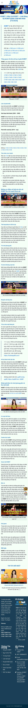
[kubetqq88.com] (14, 2)
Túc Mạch (7, 620)
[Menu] (2, 2)
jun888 (23, 639)
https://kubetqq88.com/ (11, 355)
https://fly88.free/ (6, 632)
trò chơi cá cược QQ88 (15, 393)
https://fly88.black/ (6, 628)
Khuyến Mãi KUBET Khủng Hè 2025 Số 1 (14, 585)
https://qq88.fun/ (13, 379)
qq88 (5, 379)
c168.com (12, 48)
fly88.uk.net (8, 627)
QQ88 (19, 69)
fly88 (2, 630)
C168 (5, 75)
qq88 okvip (20, 377)
